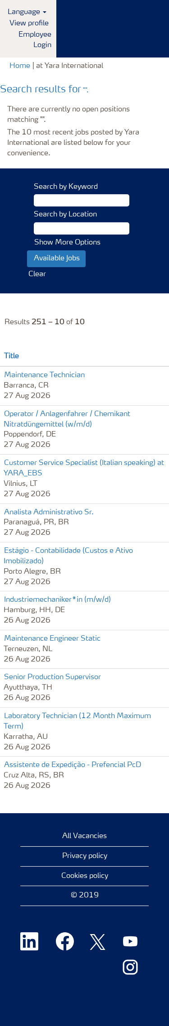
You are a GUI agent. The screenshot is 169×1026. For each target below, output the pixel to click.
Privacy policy (84, 856)
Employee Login (34, 40)
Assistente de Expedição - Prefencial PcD (72, 765)
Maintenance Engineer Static (52, 638)
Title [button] (11, 356)
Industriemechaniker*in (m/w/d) (57, 600)
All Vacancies (84, 836)
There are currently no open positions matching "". (68, 115)
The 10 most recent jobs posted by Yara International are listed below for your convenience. (73, 143)
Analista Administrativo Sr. (49, 512)
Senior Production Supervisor (52, 677)
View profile (29, 23)
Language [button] (25, 12)
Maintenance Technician (44, 375)
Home (19, 66)
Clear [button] (37, 274)
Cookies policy (84, 876)
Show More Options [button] (67, 242)
